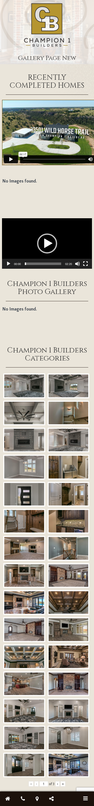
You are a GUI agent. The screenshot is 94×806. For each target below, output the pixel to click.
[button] (47, 244)
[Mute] (77, 263)
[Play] (8, 263)
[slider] (43, 263)
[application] (47, 243)
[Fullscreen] (85, 263)
